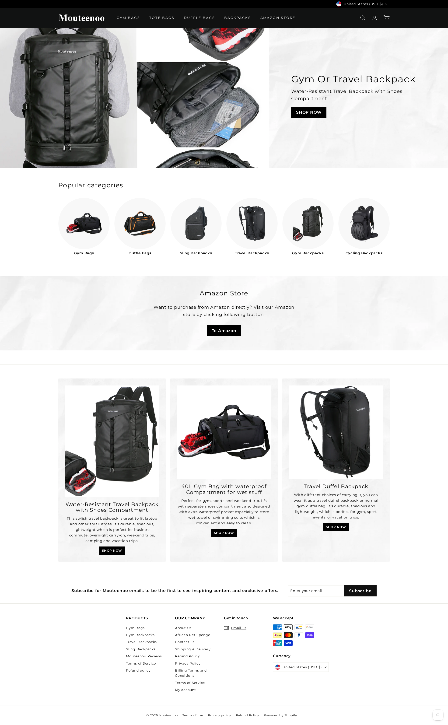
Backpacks (237, 18)
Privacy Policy (188, 663)
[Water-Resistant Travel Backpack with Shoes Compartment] (112, 441)
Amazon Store (278, 18)
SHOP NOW (309, 112)
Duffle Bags (199, 18)
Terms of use (192, 715)
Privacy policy (219, 715)
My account (185, 690)
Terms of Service (141, 663)
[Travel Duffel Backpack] (336, 432)
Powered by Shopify (280, 715)
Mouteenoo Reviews (144, 656)
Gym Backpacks (140, 635)
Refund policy (138, 670)
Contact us (185, 642)
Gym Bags (128, 18)
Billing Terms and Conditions (191, 673)
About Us (183, 628)
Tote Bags (161, 18)
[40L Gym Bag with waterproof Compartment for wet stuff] (224, 432)
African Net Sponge (192, 635)
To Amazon (224, 330)
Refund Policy (187, 656)
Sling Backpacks (140, 649)
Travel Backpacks (141, 642)
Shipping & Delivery (192, 649)
